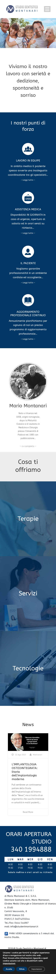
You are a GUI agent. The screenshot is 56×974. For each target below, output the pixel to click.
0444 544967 (21, 922)
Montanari (37, 755)
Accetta (9, 969)
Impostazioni (37, 969)
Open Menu (47, 9)
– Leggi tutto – (28, 180)
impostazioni (9, 963)
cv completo (28, 446)
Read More (28, 812)
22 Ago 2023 (20, 755)
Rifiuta (21, 969)
